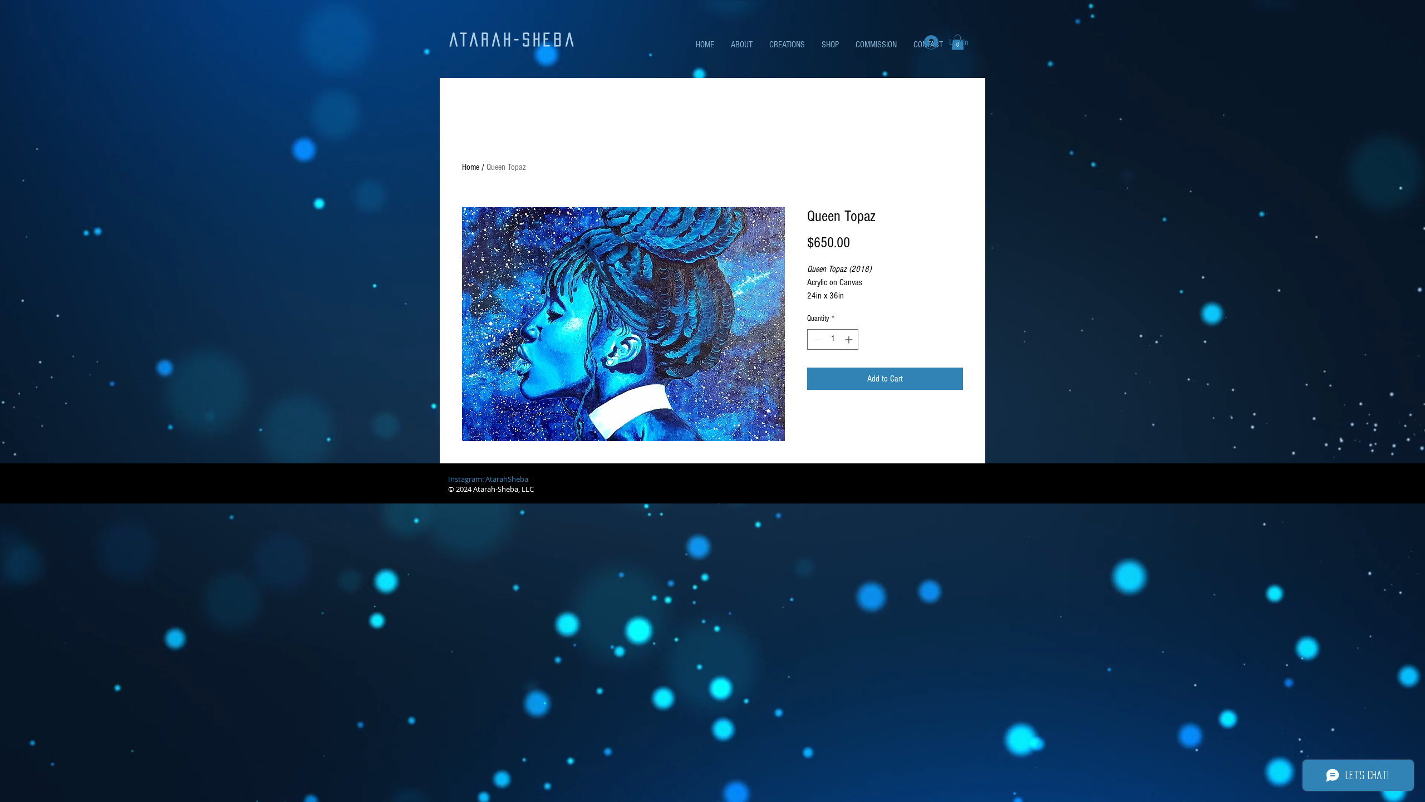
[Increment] (850, 339)
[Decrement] (816, 339)
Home (470, 167)
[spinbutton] (833, 339)
